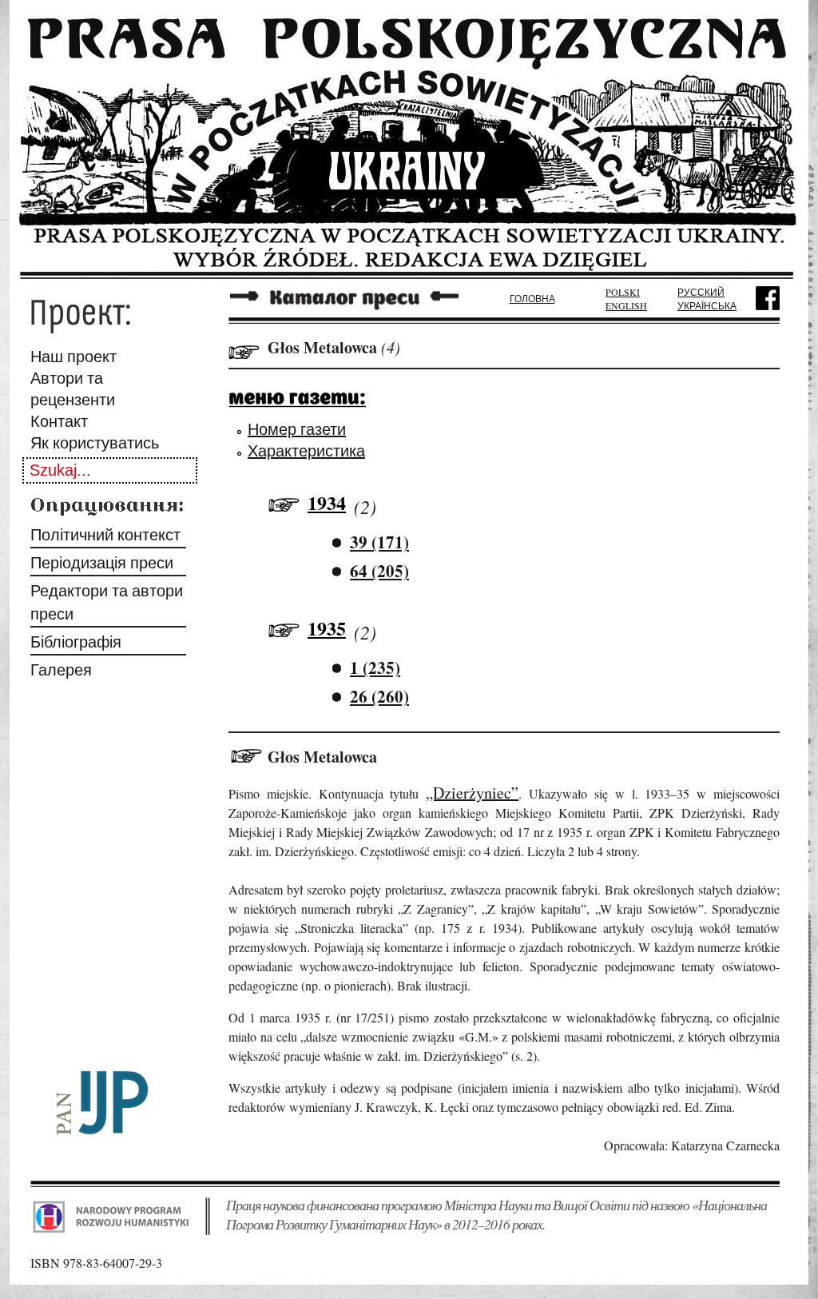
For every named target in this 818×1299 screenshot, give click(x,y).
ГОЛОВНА (532, 298)
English (626, 305)
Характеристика (306, 450)
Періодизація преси (101, 562)
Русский (701, 291)
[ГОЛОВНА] (409, 274)
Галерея (61, 669)
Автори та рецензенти (72, 388)
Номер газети (297, 429)
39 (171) (379, 542)
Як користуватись (94, 442)
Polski (623, 291)
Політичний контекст (105, 534)
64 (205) (379, 571)
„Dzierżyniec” (472, 792)
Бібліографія (75, 641)
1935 (327, 628)
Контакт (59, 421)
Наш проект (73, 356)
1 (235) (375, 667)
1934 (327, 502)
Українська (707, 305)
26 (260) (379, 696)
